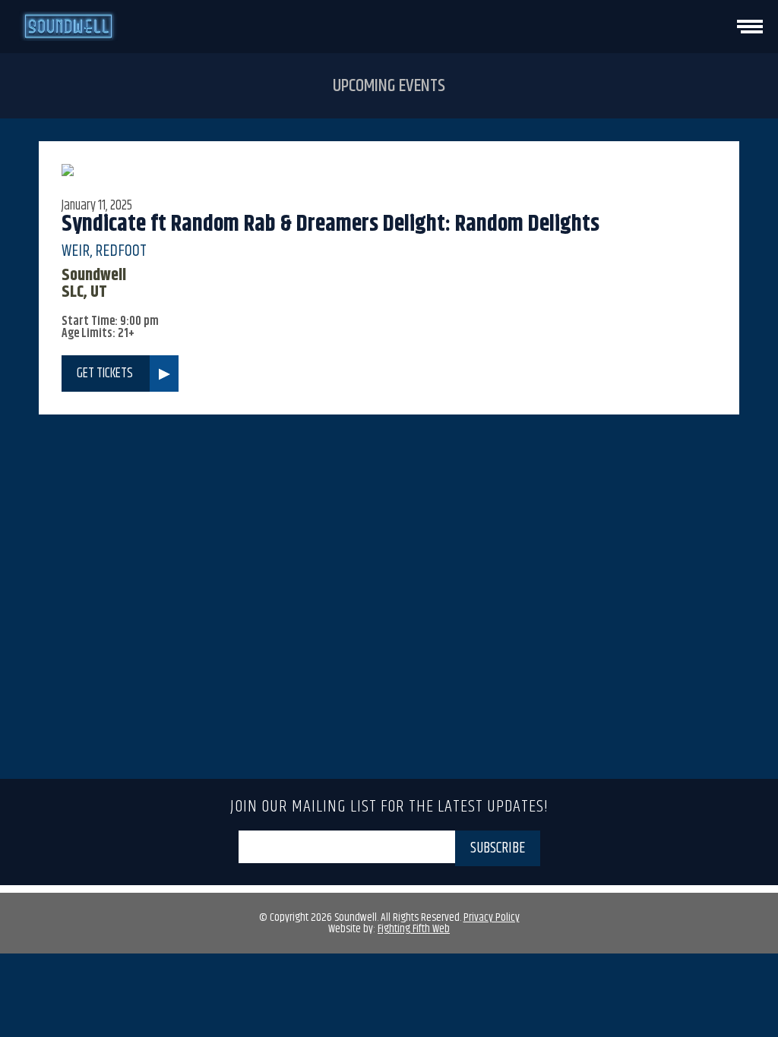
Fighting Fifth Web (414, 929)
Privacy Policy (491, 917)
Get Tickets (105, 373)
